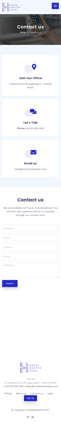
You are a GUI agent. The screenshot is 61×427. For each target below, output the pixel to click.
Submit (10, 283)
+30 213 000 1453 (34, 128)
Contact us (35, 32)
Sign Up (30, 398)
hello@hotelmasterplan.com (30, 169)
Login (50, 393)
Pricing (8, 393)
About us (21, 393)
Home (23, 32)
